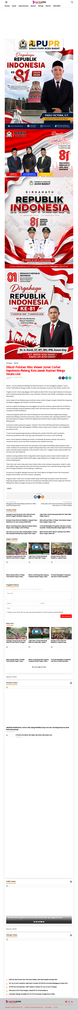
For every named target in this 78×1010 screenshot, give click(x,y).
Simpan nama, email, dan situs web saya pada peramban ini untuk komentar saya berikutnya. (35, 612)
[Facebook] (35, 496)
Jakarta (9, 488)
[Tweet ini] (63, 377)
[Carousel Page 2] (37, 921)
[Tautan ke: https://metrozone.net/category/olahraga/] (71, 935)
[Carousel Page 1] (34, 921)
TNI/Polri (8, 378)
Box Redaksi (48, 1007)
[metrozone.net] (39, 2)
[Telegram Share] (66, 377)
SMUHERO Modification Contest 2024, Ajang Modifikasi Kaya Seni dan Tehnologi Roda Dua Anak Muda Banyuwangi (37, 728)
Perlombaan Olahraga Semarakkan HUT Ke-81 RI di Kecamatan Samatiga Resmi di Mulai (32, 994)
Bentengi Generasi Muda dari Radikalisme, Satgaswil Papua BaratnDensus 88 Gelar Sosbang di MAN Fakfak (21, 521)
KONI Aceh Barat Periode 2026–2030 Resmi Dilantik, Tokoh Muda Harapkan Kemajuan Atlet (33, 979)
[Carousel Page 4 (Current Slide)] (41, 921)
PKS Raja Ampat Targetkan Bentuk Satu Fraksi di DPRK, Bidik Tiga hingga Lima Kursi (35, 917)
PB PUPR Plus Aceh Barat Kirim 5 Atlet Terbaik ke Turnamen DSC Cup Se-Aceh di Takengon (33, 987)
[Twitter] (39, 496)
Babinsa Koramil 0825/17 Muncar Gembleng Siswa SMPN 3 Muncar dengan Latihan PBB (55, 532)
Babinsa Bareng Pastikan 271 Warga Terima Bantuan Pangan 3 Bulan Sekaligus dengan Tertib (56, 521)
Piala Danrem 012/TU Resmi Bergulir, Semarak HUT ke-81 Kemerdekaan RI (28, 990)
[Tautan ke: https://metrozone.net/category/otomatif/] (71, 683)
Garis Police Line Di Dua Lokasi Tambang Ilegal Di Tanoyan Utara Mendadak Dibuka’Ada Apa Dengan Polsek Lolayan (21, 532)
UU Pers (56, 1007)
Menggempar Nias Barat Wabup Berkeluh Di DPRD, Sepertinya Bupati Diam (21, 503)
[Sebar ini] (59, 377)
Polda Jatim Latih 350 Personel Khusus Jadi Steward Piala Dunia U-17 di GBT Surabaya (56, 503)
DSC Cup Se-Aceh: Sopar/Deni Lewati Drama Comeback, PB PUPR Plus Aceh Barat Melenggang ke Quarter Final (38, 983)
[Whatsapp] (69, 377)
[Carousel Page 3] (39, 921)
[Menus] (6, 2)
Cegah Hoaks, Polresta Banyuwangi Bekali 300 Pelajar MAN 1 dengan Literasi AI (55, 515)
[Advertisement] (39, 23)
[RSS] (42, 496)
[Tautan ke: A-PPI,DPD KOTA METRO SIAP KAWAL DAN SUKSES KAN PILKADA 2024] (10, 805)
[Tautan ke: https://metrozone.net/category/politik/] (71, 882)
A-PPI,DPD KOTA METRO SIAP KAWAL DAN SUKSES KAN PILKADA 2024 (34, 735)
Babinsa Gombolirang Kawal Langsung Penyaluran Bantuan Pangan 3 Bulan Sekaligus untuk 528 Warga (21, 526)
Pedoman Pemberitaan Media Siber (34, 1007)
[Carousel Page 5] (44, 921)
